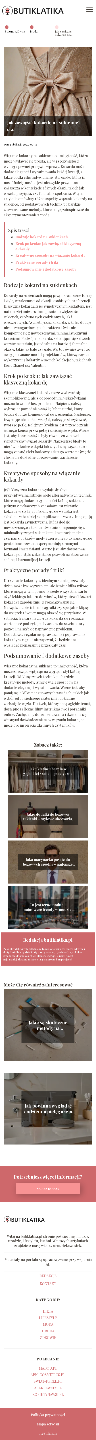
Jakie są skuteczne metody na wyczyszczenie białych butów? (48, 1025)
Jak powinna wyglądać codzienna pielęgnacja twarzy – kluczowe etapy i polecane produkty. (48, 1108)
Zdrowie (48, 1337)
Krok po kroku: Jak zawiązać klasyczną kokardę (48, 246)
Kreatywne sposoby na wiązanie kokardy (50, 255)
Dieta (48, 1311)
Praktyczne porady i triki (36, 262)
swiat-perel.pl (48, 1381)
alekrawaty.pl (48, 1388)
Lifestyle (48, 1317)
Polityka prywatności (48, 1414)
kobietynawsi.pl (48, 1394)
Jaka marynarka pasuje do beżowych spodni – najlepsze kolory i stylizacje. (48, 862)
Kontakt (48, 1283)
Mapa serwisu (48, 1424)
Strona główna (15, 31)
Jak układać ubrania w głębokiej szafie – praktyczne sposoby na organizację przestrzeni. (48, 771)
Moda (34, 31)
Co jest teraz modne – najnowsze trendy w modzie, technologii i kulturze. (48, 907)
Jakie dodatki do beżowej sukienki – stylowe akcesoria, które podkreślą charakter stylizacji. (48, 816)
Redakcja (48, 1276)
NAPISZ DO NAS (48, 1188)
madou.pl (48, 1368)
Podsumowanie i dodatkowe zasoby (45, 269)
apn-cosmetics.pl (48, 1374)
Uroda (48, 1331)
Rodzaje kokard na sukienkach (41, 237)
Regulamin (48, 1433)
